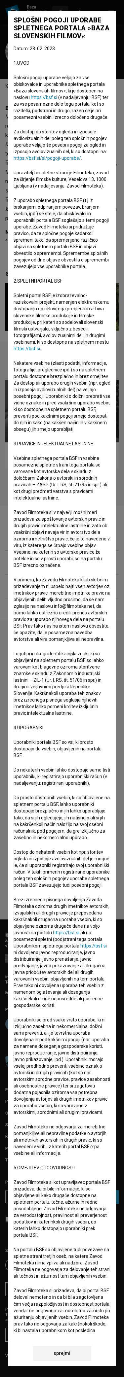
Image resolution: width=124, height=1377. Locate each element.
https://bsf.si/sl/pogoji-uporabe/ (47, 158)
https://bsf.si (44, 97)
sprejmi (62, 1353)
